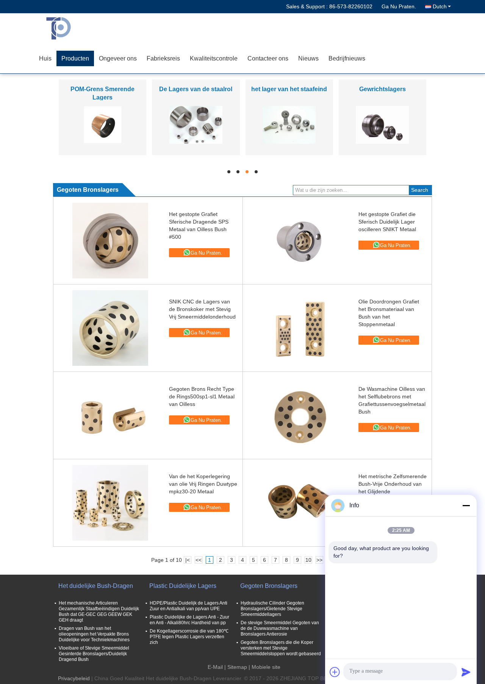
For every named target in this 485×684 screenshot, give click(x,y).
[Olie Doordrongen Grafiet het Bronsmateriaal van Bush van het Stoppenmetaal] (300, 328)
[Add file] (335, 672)
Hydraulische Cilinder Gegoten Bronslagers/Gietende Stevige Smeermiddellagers (272, 608)
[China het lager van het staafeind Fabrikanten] (289, 124)
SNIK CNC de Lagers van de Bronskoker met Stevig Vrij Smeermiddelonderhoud (202, 309)
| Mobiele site (264, 667)
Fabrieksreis (163, 58)
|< (187, 560)
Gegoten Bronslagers (268, 586)
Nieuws (308, 58)
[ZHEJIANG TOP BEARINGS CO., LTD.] (77, 28)
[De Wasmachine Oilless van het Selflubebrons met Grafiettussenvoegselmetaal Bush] (300, 415)
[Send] (466, 672)
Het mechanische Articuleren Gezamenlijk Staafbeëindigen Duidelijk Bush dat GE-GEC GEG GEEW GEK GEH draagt (99, 611)
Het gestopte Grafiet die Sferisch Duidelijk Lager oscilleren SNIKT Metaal (387, 221)
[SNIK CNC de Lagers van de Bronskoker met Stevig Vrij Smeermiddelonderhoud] (110, 328)
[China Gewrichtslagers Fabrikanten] (382, 124)
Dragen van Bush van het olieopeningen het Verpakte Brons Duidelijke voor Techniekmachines (94, 634)
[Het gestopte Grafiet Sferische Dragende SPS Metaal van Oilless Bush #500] (110, 240)
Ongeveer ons (118, 58)
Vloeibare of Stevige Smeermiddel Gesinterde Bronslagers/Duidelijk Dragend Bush (94, 653)
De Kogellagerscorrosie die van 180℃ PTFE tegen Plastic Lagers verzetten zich (189, 636)
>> (319, 560)
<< (199, 560)
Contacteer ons (267, 58)
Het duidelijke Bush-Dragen (95, 586)
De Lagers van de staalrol (195, 89)
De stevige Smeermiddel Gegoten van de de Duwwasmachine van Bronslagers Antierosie (280, 628)
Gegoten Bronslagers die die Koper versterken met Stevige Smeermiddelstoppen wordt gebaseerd (281, 648)
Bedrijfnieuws (347, 58)
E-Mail (215, 667)
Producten (75, 58)
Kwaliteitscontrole (214, 58)
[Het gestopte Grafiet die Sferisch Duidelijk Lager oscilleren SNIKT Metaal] (300, 240)
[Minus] (466, 505)
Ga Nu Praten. (399, 6)
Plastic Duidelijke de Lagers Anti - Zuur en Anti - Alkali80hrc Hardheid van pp (189, 619)
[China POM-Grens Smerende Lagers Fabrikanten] (103, 124)
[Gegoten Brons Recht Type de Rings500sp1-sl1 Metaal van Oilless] (110, 415)
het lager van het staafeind (289, 89)
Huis (45, 58)
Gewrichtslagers (382, 89)
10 (308, 560)
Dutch (440, 6)
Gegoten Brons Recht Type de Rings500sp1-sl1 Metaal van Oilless (202, 396)
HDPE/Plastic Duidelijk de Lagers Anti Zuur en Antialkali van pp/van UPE (188, 605)
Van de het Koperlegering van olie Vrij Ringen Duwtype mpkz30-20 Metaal (203, 483)
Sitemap (237, 667)
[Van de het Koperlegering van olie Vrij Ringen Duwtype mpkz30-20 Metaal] (110, 503)
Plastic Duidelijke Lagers (182, 586)
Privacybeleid (74, 678)
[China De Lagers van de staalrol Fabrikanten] (195, 124)
